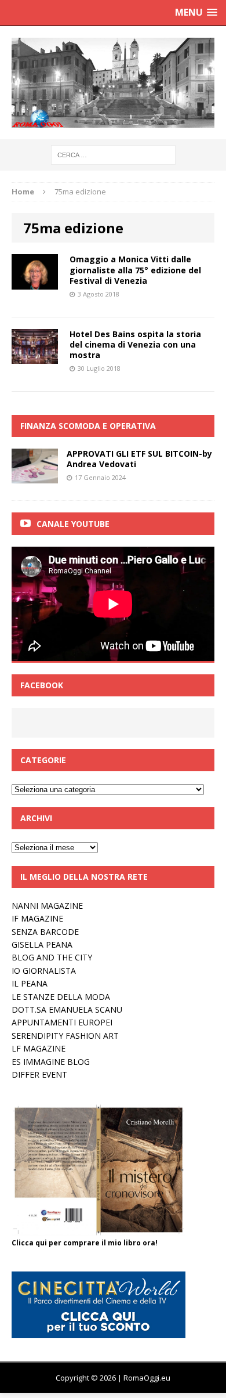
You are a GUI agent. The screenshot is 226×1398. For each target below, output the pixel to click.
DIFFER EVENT (39, 1074)
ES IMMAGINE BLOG (51, 1061)
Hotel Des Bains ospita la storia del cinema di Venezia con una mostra (135, 344)
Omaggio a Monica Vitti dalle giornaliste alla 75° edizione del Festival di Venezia (135, 270)
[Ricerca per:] (113, 154)
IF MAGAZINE (37, 918)
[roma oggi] (113, 82)
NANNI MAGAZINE (47, 905)
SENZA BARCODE (45, 931)
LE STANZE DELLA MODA (61, 996)
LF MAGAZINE (38, 1048)
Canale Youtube (73, 523)
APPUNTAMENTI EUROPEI (62, 1022)
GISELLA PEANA (42, 944)
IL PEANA (30, 983)
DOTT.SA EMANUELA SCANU (67, 1009)
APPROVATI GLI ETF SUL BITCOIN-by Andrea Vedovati (139, 458)
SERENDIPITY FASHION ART (65, 1035)
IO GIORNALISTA (44, 970)
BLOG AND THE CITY (52, 957)
